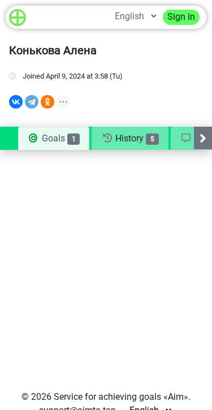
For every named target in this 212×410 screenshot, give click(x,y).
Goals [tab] (58, 138)
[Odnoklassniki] (47, 102)
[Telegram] (31, 102)
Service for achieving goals (107, 396)
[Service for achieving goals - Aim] (17, 17)
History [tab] (133, 138)
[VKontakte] (16, 102)
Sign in (181, 16)
